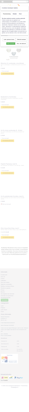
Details (15, 14)
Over (20, 14)
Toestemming (7, 14)
